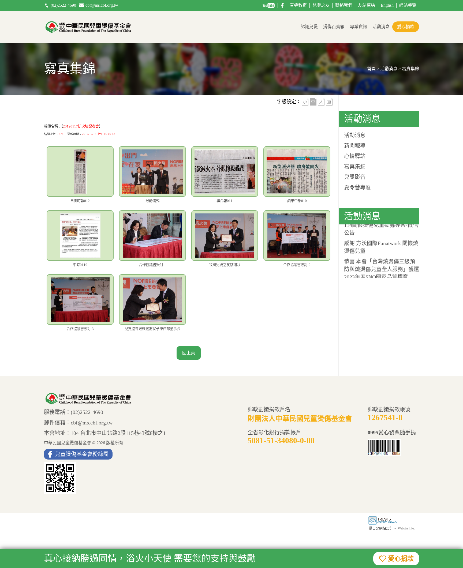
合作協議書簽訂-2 (297, 265)
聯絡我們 (343, 5)
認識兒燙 (309, 26)
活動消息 (381, 26)
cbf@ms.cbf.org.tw (101, 5)
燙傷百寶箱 (334, 26)
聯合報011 (224, 201)
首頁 (371, 68)
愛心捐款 (405, 26)
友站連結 (366, 5)
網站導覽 (407, 5)
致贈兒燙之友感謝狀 (224, 265)
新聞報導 (354, 146)
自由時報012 (80, 201)
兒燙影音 (354, 177)
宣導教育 (298, 5)
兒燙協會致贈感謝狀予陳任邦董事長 (152, 329)
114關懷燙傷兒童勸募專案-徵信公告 (381, 224)
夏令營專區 (357, 187)
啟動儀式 (152, 201)
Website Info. (406, 528)
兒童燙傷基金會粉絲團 (82, 454)
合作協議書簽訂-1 (152, 265)
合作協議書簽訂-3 (80, 329)
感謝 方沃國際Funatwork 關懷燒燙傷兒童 (381, 243)
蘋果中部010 (297, 201)
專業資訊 (358, 26)
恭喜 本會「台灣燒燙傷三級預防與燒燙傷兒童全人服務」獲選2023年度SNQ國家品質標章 (381, 265)
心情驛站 (354, 156)
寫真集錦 (354, 167)
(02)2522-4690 (63, 5)
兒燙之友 (321, 5)
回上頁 (188, 353)
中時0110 (80, 265)
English (387, 5)
